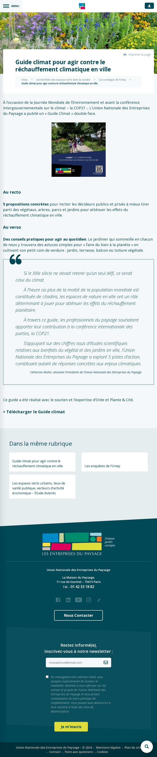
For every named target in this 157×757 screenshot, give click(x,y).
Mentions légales (108, 747)
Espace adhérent (151, 5)
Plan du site (132, 747)
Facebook (58, 598)
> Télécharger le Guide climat (34, 411)
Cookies (102, 752)
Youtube (78, 598)
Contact (55, 752)
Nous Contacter (78, 615)
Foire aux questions (79, 752)
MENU (15, 6)
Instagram (89, 598)
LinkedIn (68, 598)
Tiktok (99, 598)
